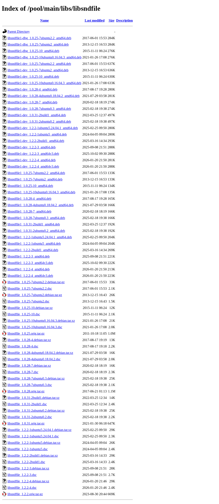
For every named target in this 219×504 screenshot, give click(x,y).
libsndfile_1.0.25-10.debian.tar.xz (30, 308)
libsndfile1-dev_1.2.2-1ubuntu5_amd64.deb (37, 134)
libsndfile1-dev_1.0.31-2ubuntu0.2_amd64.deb (39, 121)
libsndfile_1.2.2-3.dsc (22, 475)
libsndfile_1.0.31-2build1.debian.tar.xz (33, 398)
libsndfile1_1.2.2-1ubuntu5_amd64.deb (34, 243)
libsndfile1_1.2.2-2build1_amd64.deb (32, 250)
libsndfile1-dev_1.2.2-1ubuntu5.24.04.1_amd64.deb (42, 128)
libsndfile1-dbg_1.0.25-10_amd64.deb (33, 51)
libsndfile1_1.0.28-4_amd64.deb (29, 198)
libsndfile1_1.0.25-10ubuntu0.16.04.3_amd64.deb (41, 192)
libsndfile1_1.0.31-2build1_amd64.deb (33, 224)
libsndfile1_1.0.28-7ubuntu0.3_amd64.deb (36, 218)
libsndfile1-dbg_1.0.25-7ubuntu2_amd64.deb (38, 44)
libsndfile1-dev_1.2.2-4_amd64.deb (31, 160)
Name (44, 20)
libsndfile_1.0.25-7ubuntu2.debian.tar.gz (34, 295)
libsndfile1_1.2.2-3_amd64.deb (28, 256)
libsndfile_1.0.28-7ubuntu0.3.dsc (29, 385)
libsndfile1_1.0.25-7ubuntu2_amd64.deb (34, 179)
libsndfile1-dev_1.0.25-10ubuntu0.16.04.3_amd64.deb (44, 83)
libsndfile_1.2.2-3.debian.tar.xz (28, 468)
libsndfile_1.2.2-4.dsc (22, 487)
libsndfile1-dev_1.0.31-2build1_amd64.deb (36, 115)
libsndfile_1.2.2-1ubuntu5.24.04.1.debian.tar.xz (39, 430)
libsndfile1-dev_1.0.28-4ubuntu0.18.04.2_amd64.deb (43, 96)
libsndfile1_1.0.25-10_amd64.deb (30, 186)
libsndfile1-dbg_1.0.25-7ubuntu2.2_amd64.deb (39, 38)
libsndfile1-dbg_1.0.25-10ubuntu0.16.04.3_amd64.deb (44, 57)
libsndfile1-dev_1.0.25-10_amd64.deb (33, 76)
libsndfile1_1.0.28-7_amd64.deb (29, 211)
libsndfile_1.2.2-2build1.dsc (26, 462)
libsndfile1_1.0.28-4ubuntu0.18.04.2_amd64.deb (40, 205)
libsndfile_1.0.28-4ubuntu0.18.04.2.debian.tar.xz (40, 353)
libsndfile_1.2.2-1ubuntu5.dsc (27, 449)
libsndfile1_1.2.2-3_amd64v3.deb (30, 263)
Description (124, 20)
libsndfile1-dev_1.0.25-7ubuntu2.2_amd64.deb (39, 64)
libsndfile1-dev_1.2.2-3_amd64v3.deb (33, 153)
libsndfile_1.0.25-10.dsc (23, 314)
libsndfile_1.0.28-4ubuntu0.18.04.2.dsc (34, 359)
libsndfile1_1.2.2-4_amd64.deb (28, 269)
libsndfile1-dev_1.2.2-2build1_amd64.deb (35, 141)
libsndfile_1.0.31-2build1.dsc (27, 404)
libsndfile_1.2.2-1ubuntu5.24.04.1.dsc (33, 436)
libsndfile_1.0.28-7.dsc (22, 372)
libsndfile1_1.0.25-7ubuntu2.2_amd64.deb (36, 173)
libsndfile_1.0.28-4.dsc (22, 346)
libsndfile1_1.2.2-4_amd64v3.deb (30, 275)
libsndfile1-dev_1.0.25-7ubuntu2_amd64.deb (37, 70)
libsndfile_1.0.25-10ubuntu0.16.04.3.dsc (34, 327)
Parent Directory (18, 31)
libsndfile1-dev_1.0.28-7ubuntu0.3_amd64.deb (39, 108)
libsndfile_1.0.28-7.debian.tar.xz (29, 365)
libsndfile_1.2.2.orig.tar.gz (25, 494)
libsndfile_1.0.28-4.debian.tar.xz (29, 340)
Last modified (95, 20)
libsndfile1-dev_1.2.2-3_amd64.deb (31, 147)
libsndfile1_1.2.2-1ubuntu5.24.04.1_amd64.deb (39, 237)
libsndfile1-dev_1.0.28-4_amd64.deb (32, 89)
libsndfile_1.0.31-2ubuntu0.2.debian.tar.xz (36, 410)
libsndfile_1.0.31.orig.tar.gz (25, 423)
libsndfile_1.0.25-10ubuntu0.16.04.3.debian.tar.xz (41, 320)
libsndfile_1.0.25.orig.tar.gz (25, 333)
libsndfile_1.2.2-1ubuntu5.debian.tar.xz (33, 442)
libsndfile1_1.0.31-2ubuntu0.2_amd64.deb (36, 231)
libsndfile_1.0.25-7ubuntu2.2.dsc (29, 288)
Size (111, 20)
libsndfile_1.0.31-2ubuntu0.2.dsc (29, 417)
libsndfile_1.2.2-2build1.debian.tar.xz (32, 455)
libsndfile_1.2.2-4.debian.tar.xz (28, 481)
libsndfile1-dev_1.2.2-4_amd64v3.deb (33, 166)
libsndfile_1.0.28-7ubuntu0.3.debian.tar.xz (36, 378)
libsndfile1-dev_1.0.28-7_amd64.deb (32, 102)
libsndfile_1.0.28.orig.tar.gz (25, 391)
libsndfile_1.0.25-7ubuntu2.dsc (28, 301)
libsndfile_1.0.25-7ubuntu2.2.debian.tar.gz (36, 282)
